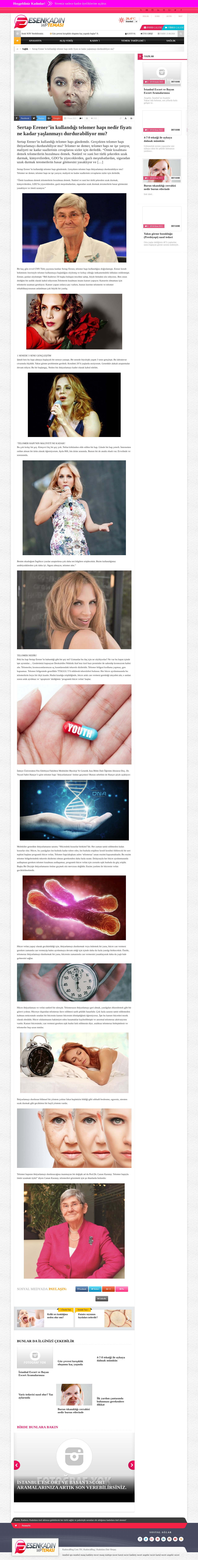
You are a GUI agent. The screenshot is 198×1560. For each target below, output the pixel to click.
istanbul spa (67, 1555)
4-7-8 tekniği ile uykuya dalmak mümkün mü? (33, 33)
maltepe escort (111, 1555)
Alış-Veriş (66, 40)
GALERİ (154, 27)
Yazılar (149, 56)
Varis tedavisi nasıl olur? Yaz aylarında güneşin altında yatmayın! (90, 33)
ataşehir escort (149, 1555)
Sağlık (171, 40)
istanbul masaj (79, 1555)
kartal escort (123, 1555)
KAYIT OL (131, 34)
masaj (101, 1555)
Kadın (94, 40)
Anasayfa (35, 40)
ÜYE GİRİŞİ (147, 34)
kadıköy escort (92, 1555)
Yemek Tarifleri (132, 40)
